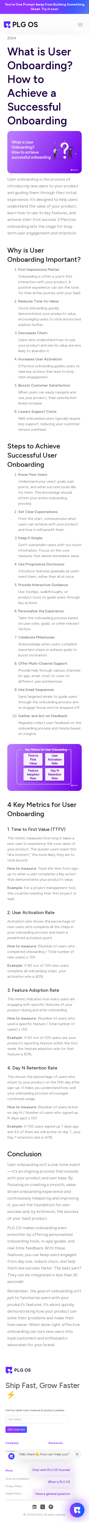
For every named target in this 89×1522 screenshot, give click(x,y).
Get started (16, 1429)
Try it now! (50, 9)
